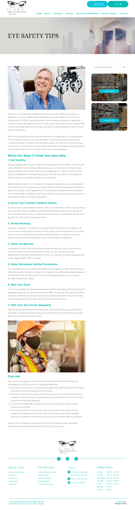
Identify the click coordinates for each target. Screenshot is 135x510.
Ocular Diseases (43, 481)
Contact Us (109, 120)
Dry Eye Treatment (44, 478)
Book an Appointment (88, 14)
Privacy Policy (31, 504)
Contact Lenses (43, 475)
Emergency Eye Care (45, 484)
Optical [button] (69, 14)
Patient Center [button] (108, 14)
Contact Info (72, 468)
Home (39, 14)
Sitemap (41, 504)
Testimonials (13, 481)
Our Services (13, 478)
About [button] (47, 14)
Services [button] (58, 14)
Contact (124, 14)
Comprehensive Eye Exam (47, 472)
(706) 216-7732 (99, 5)
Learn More (109, 91)
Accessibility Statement (17, 504)
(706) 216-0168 (80, 483)
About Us (12, 475)
